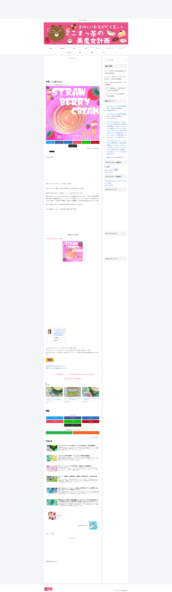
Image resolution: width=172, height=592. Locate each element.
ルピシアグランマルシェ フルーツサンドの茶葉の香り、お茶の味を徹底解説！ (116, 143)
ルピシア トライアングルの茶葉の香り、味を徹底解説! (114, 95)
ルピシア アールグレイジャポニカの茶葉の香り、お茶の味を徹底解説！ (115, 78)
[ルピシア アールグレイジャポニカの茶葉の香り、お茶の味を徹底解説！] (54, 392)
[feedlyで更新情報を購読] (59, 432)
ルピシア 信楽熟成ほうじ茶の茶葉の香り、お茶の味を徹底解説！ (115, 89)
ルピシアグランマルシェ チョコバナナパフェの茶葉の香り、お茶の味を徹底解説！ (116, 124)
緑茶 (48, 410)
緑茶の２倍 (110, 157)
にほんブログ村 (108, 170)
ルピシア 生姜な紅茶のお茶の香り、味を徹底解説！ (115, 83)
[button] (125, 60)
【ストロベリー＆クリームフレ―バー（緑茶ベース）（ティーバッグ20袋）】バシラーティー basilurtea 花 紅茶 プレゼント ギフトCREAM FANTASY (59, 332)
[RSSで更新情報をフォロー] (86, 432)
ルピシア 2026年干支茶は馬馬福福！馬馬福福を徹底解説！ (115, 72)
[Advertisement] (40, 9)
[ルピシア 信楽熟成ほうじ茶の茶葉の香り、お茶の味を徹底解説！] (72, 392)
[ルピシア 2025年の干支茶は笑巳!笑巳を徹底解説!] (90, 392)
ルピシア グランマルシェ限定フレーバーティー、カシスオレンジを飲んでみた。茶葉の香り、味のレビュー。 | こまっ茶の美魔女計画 (116, 149)
